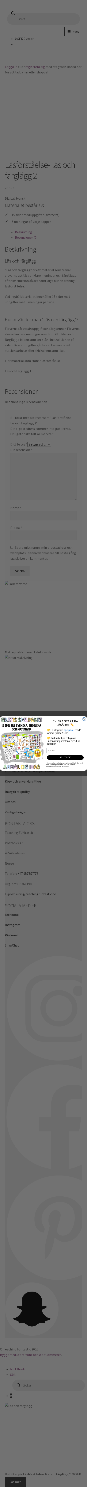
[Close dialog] (84, 719)
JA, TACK (65, 757)
